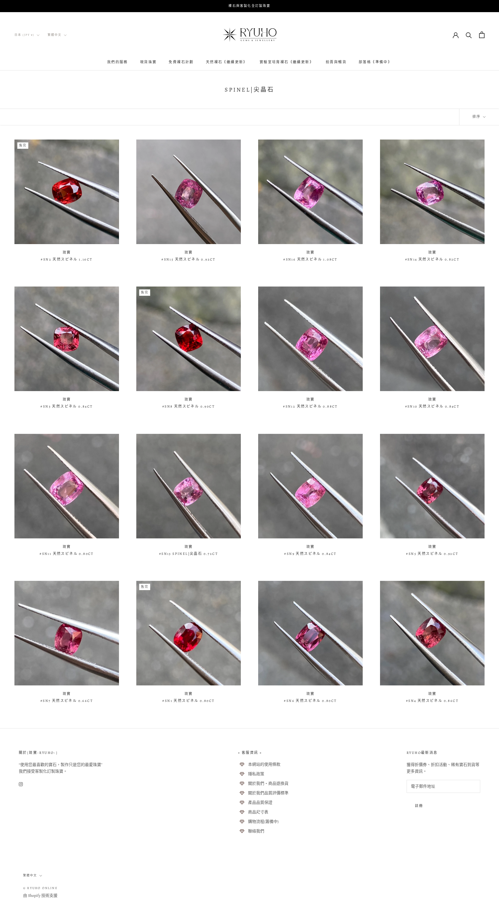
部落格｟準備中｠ (375, 62)
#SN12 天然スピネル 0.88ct (310, 406)
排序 (477, 116)
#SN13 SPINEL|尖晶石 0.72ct (188, 553)
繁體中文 (55, 35)
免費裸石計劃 (181, 62)
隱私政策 (256, 774)
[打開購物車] (482, 34)
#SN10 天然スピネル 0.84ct (432, 406)
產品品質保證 (260, 802)
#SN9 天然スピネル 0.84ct (310, 553)
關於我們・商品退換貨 (268, 783)
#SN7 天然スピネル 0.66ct (66, 700)
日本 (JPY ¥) (24, 35)
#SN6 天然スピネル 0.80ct (310, 700)
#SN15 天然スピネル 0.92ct (188, 259)
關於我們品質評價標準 (268, 793)
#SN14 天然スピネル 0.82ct (432, 259)
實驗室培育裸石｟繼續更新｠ (287, 62)
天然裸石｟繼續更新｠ (226, 62)
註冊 (419, 806)
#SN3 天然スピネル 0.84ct (66, 406)
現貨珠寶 (148, 62)
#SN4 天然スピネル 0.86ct (432, 700)
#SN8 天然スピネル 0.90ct (188, 406)
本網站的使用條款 (264, 764)
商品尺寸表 (258, 812)
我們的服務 (117, 62)
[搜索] (469, 35)
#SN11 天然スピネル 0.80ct (67, 553)
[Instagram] (21, 783)
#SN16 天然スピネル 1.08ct (310, 259)
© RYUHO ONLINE (40, 888)
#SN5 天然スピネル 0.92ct (432, 553)
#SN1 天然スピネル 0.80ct (188, 700)
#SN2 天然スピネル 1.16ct (66, 259)
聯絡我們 (256, 831)
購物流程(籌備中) (263, 821)
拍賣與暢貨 (336, 62)
